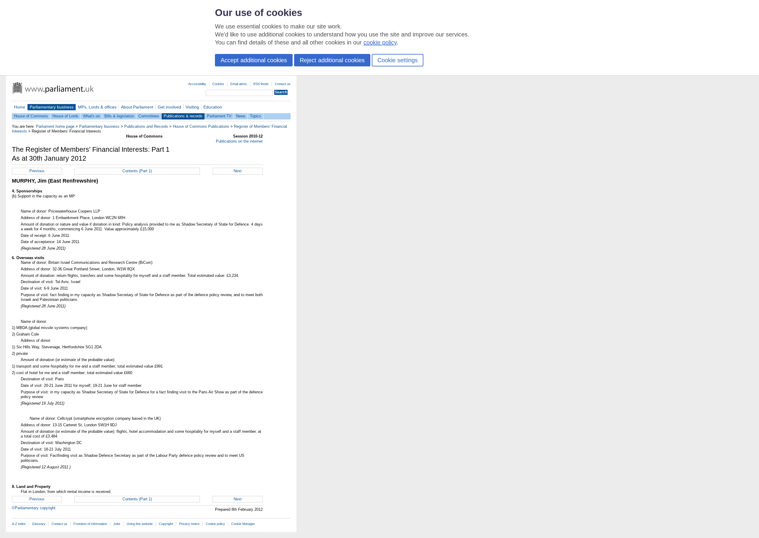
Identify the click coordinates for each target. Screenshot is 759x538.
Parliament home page (55, 126)
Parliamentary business (52, 107)
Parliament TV (219, 116)
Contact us (283, 84)
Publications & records (183, 116)
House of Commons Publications (201, 126)
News (240, 116)
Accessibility (197, 84)
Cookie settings (397, 60)
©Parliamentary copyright (33, 508)
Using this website (140, 524)
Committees (148, 116)
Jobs (116, 524)
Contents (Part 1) (137, 171)
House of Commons (31, 116)
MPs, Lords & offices (97, 107)
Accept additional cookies (254, 60)
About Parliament (137, 107)
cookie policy (380, 42)
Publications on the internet (239, 141)
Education (212, 107)
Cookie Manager (243, 524)
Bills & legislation (119, 116)
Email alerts (238, 84)
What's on (91, 116)
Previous (36, 171)
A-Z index (19, 524)
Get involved (169, 107)
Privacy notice (189, 524)
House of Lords (65, 116)
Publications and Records (146, 126)
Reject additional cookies (332, 60)
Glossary (38, 524)
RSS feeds (261, 84)
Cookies (218, 84)
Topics (255, 116)
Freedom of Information (90, 524)
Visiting (192, 107)
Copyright (166, 524)
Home (19, 107)
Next (238, 171)
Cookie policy (215, 524)
